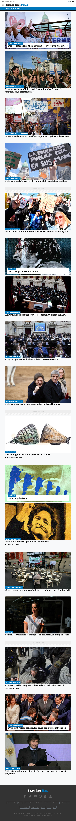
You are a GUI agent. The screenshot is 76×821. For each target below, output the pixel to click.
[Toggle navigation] (3, 4)
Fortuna (47, 803)
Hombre (56, 803)
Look (43, 807)
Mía (54, 807)
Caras (20, 803)
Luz (49, 807)
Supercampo (24, 807)
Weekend (35, 807)
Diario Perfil (11, 803)
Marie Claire (29, 803)
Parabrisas (65, 803)
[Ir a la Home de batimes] (38, 790)
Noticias (39, 803)
